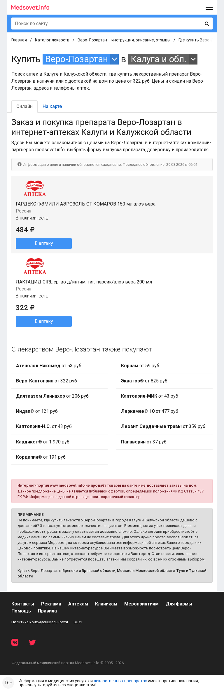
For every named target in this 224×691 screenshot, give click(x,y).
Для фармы (179, 604)
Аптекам (78, 604)
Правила (47, 611)
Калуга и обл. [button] (159, 59)
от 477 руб (149, 411)
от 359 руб (163, 426)
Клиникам (106, 604)
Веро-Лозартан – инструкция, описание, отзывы (124, 40)
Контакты (22, 604)
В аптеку (44, 243)
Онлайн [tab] (24, 106)
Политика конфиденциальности (39, 622)
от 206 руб (52, 396)
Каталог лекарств (52, 40)
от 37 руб (144, 442)
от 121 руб (37, 411)
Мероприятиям (141, 604)
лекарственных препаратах (120, 680)
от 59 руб (140, 365)
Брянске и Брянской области (88, 570)
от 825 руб (144, 381)
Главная (19, 40)
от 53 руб (48, 365)
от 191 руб (41, 457)
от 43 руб (44, 426)
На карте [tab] (52, 106)
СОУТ (78, 622)
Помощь (21, 611)
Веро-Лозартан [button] (76, 59)
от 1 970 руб (42, 442)
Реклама (51, 604)
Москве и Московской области (146, 570)
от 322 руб (46, 381)
